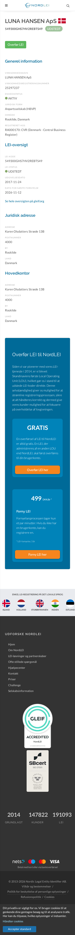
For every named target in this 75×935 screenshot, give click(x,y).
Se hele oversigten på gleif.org (24, 201)
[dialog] (37, 919)
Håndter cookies (13, 921)
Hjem (11, 644)
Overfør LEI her (37, 470)
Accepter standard (19, 929)
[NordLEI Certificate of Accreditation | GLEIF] (38, 726)
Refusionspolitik (31, 897)
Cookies (49, 897)
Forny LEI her (37, 554)
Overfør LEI (16, 44)
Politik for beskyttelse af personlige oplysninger (36, 891)
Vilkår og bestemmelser (36, 886)
